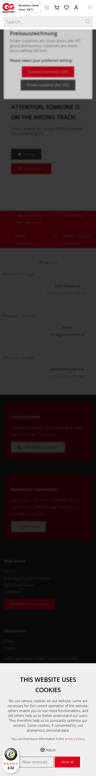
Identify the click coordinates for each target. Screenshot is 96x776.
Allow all (67, 762)
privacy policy (74, 739)
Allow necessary (34, 762)
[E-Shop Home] (8, 7)
